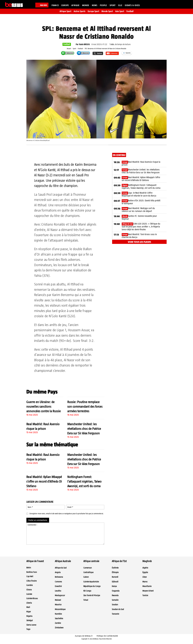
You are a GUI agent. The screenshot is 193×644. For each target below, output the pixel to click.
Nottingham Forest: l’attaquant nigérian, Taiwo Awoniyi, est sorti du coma (84, 481)
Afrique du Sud (127, 224)
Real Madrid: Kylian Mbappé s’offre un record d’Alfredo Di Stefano (44, 481)
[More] (83, 155)
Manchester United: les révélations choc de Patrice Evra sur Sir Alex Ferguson (84, 428)
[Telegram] (64, 155)
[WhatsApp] (58, 155)
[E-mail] (71, 155)
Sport (74, 48)
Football (66, 44)
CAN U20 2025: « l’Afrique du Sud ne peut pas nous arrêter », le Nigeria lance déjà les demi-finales (141, 226)
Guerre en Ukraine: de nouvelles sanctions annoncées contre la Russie (43, 406)
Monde (124, 216)
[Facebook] (46, 155)
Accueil (69, 48)
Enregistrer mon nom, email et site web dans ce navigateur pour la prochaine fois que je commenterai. (67, 514)
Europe (124, 162)
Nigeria (124, 185)
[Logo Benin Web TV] (14, 4)
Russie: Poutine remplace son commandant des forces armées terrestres (85, 406)
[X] (52, 155)
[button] (185, 5)
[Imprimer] (77, 155)
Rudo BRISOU (84, 44)
